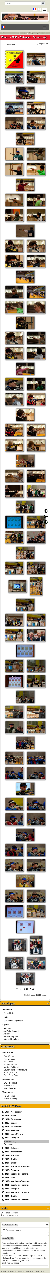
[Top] (46, 511)
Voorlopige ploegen (14, 1021)
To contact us (25, 1224)
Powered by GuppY (8, 1271)
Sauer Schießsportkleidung (15, 1070)
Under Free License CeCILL (35, 1271)
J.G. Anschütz (9, 1062)
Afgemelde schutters (12, 1039)
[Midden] (46, 516)
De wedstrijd (12, 1142)
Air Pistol (7, 1028)
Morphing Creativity (12, 1088)
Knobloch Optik (10, 1064)
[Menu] (44, 10)
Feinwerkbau (9, 1059)
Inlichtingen (25, 1003)
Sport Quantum (10, 1072)
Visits (25, 1208)
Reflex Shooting (10, 1099)
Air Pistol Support (11, 1031)
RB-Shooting (9, 1096)
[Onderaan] (46, 522)
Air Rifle (7, 1034)
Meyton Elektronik (11, 1067)
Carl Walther (9, 1056)
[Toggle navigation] (44, 27)
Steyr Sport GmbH (11, 1075)
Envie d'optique (10, 1083)
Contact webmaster (14, 1230)
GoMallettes (9, 1086)
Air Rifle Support (11, 1036)
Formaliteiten (9, 1013)
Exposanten (9, 1144)
